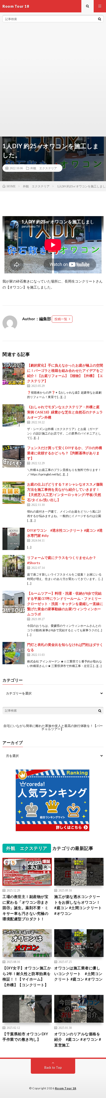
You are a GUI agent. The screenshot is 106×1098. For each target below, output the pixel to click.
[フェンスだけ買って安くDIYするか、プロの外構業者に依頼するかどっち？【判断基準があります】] (13, 456)
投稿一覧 (60, 319)
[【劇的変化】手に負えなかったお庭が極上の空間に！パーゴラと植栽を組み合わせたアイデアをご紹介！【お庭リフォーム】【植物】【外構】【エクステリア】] (13, 374)
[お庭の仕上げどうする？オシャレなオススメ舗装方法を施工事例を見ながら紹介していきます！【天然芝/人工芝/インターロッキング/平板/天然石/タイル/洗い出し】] (13, 493)
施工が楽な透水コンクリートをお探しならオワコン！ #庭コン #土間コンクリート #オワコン (79, 905)
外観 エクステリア (43, 168)
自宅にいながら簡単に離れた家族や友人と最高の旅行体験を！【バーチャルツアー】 (53, 727)
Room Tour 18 (65, 1088)
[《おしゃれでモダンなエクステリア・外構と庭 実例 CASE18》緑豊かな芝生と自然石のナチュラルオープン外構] (13, 415)
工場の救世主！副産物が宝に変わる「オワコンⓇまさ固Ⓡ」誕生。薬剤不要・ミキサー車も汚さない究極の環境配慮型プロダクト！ (25, 907)
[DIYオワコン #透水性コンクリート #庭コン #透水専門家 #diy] (13, 539)
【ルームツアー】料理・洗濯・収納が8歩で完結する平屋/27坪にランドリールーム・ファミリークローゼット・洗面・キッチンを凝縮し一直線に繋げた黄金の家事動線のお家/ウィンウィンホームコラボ (65, 603)
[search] (99, 19)
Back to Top (53, 1067)
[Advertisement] (53, 80)
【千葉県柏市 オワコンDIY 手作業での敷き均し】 (25, 1037)
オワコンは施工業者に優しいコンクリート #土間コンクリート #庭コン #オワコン (78, 973)
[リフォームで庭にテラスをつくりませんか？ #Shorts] (13, 566)
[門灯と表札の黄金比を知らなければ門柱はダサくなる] (13, 653)
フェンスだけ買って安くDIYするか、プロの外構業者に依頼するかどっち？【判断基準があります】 (64, 453)
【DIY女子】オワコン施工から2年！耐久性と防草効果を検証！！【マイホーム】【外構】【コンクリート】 (26, 976)
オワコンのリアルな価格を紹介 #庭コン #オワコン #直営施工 (77, 1039)
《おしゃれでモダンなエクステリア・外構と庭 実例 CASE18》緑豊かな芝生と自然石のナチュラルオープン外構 (65, 412)
